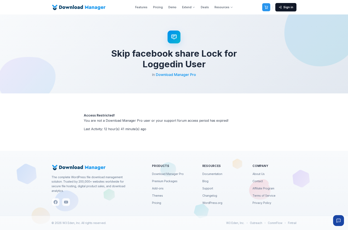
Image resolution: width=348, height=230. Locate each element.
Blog (205, 181)
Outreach (256, 223)
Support (207, 188)
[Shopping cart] (266, 7)
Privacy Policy (262, 202)
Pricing (158, 7)
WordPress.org (212, 202)
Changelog (209, 195)
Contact (258, 181)
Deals (205, 7)
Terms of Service (264, 195)
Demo (172, 7)
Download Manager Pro (176, 75)
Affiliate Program (263, 188)
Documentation (212, 174)
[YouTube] (66, 202)
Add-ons (158, 188)
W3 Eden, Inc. (235, 223)
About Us (259, 174)
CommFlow (275, 223)
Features (141, 7)
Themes (157, 195)
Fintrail (292, 223)
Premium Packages (164, 181)
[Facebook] (56, 202)
